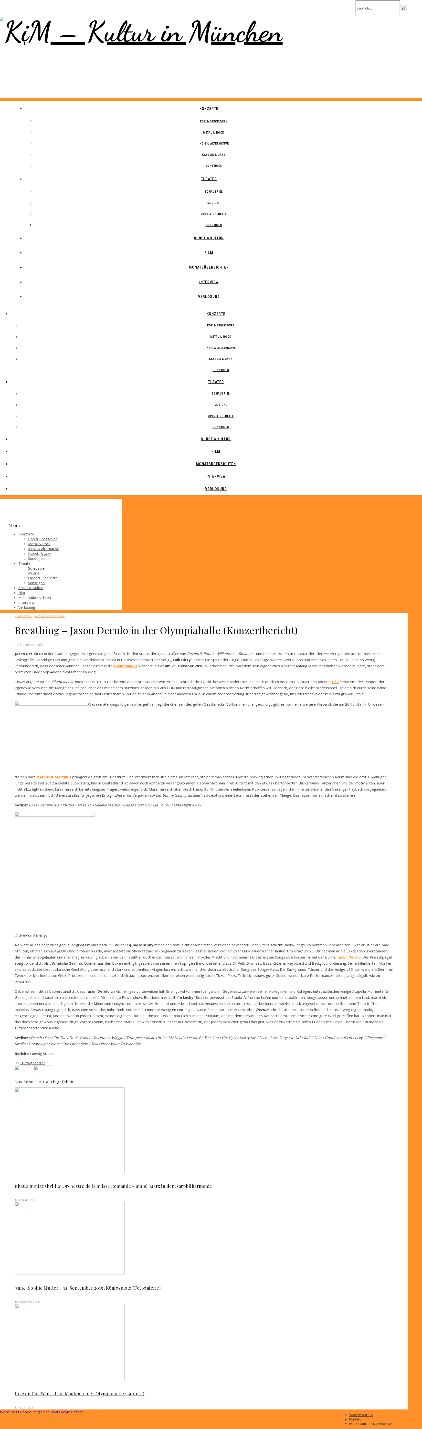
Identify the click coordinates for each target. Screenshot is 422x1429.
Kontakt (355, 1419)
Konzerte (209, 108)
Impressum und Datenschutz (370, 1423)
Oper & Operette (214, 214)
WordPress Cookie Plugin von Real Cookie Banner (41, 1411)
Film (208, 252)
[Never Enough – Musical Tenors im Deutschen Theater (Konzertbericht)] (24, 1073)
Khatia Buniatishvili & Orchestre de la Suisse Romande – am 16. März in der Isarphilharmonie (113, 1186)
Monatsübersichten (209, 267)
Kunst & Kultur (209, 238)
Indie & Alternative (214, 143)
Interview (209, 282)
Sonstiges (213, 165)
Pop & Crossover (214, 121)
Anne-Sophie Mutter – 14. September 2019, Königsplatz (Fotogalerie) (88, 1288)
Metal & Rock (213, 132)
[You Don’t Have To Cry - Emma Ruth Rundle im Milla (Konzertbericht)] (43, 1073)
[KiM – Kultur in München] (141, 31)
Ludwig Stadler (32, 1063)
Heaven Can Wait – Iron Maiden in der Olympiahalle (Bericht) (80, 1394)
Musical (213, 203)
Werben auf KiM (361, 1415)
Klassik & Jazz (213, 154)
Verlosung (209, 296)
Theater (209, 179)
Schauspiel (214, 191)
